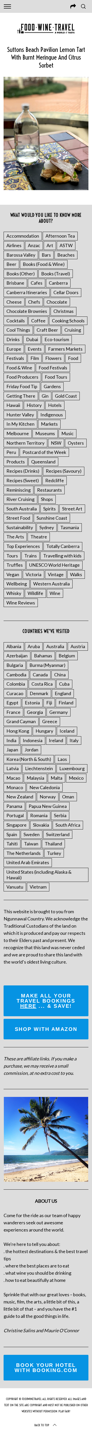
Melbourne (17, 433)
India (11, 740)
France (13, 712)
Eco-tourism (56, 339)
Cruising (72, 330)
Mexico (76, 778)
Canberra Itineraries (26, 292)
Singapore (16, 825)
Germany (58, 712)
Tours (12, 555)
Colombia (15, 684)
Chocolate (57, 302)
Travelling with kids (62, 555)
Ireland (56, 740)
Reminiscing (18, 490)
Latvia (12, 768)
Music (67, 433)
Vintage (56, 574)
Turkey (54, 853)
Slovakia (41, 825)
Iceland (67, 731)
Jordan (31, 749)
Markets (49, 424)
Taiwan (31, 843)
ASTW (66, 245)
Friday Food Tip (21, 386)
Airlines (13, 245)
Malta (56, 778)
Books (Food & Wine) (44, 264)
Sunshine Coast (52, 518)
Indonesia (32, 740)
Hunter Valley (20, 414)
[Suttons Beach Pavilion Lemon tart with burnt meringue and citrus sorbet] (46, 188)
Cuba (64, 684)
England (63, 693)
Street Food (18, 518)
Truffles (14, 565)
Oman (68, 796)
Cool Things (18, 330)
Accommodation (22, 236)
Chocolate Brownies (26, 311)
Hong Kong (17, 731)
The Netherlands (23, 853)
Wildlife (35, 593)
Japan (12, 749)
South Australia (21, 508)
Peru (11, 452)
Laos (62, 759)
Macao (13, 778)
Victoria (33, 574)
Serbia (60, 815)
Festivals (15, 358)
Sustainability (19, 527)
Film (34, 358)
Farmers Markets (65, 349)
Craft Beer (47, 330)
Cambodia (16, 674)
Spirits (49, 508)
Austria (78, 646)
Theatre (38, 536)
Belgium (67, 655)
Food (73, 358)
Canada (40, 674)
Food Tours (56, 377)
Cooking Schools (68, 320)
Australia (55, 646)
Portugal (15, 815)
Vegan (12, 574)
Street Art (72, 508)
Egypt (12, 702)
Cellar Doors (65, 292)
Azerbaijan (17, 655)
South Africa (67, 825)
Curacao (14, 693)
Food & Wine (19, 367)
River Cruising (20, 499)
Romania (39, 815)
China (60, 674)
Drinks (13, 339)
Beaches (66, 255)
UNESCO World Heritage (54, 565)
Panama (14, 806)
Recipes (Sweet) (22, 480)
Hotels (55, 405)
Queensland (43, 461)
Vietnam (38, 887)
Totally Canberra (62, 546)
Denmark (39, 693)
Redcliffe (54, 480)
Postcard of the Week (44, 452)
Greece (49, 721)
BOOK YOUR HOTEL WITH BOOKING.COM (46, 1367)
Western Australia (51, 583)
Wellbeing (16, 583)
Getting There (20, 396)
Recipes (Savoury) (64, 471)
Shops (47, 499)
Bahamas (43, 655)
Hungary (44, 731)
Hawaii (13, 405)
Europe (13, 349)
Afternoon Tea (60, 236)
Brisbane (15, 283)
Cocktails (15, 320)
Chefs (34, 302)
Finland (66, 702)
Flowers (53, 358)
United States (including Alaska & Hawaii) (39, 874)
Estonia (32, 702)
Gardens (52, 386)
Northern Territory (25, 443)
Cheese (14, 302)
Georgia (35, 712)
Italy (74, 740)
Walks (76, 574)
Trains (30, 555)
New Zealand (19, 796)
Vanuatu (14, 887)
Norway (48, 796)
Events (35, 349)
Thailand (53, 843)
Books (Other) (20, 273)
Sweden (32, 834)
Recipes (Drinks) (22, 471)
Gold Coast (66, 396)
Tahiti (12, 843)
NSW (56, 443)
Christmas (63, 311)
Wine (55, 593)
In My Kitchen (20, 424)
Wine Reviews (20, 602)
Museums (45, 433)
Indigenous (51, 414)
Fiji (49, 702)
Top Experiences (23, 546)
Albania (13, 646)
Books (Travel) (55, 273)
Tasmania (69, 527)
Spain (11, 834)
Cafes (36, 283)
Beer (11, 264)
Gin (45, 396)
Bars (46, 255)
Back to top (41, 1425)
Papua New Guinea (48, 806)
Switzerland (58, 834)
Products (15, 461)
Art (50, 245)
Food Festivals (53, 367)
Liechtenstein (39, 768)
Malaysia (35, 778)
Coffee (38, 320)
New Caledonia (44, 787)
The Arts (15, 536)
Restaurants (49, 490)
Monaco (14, 787)
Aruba (34, 646)
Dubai (32, 339)
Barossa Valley (20, 255)
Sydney (46, 527)
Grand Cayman (21, 721)
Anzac (34, 245)
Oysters (76, 443)
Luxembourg (72, 768)
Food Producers (22, 377)
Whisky (13, 593)
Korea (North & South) (28, 759)
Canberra (58, 283)
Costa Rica (42, 684)
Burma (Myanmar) (47, 665)
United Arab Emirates (27, 862)
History (34, 405)
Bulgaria (14, 665)
